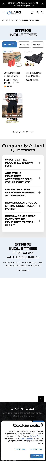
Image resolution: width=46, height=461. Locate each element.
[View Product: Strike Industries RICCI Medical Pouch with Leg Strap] (34, 59)
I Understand (37, 456)
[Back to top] (41, 399)
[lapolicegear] (14, 13)
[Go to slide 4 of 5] (42, 4)
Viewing (23, 44)
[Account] (37, 13)
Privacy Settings (26, 438)
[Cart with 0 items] (42, 12)
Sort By (36, 45)
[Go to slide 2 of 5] (3, 4)
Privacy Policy (35, 436)
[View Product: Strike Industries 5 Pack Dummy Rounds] (12, 59)
